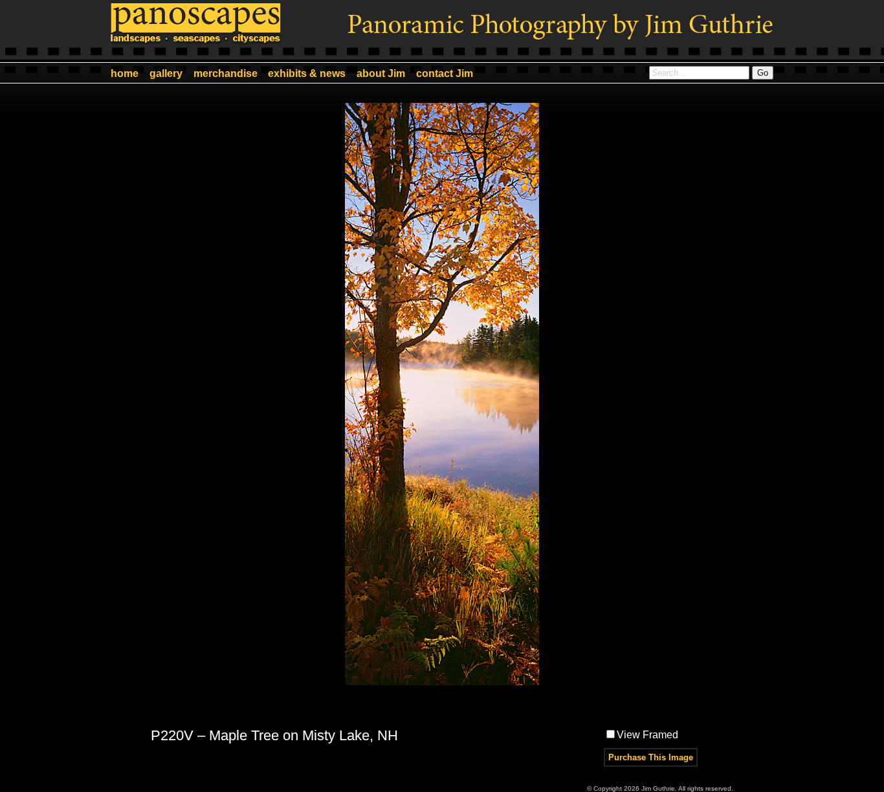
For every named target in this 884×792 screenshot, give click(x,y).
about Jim (381, 73)
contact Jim (444, 73)
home (124, 73)
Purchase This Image (650, 757)
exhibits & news (307, 73)
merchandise (225, 73)
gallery (165, 73)
